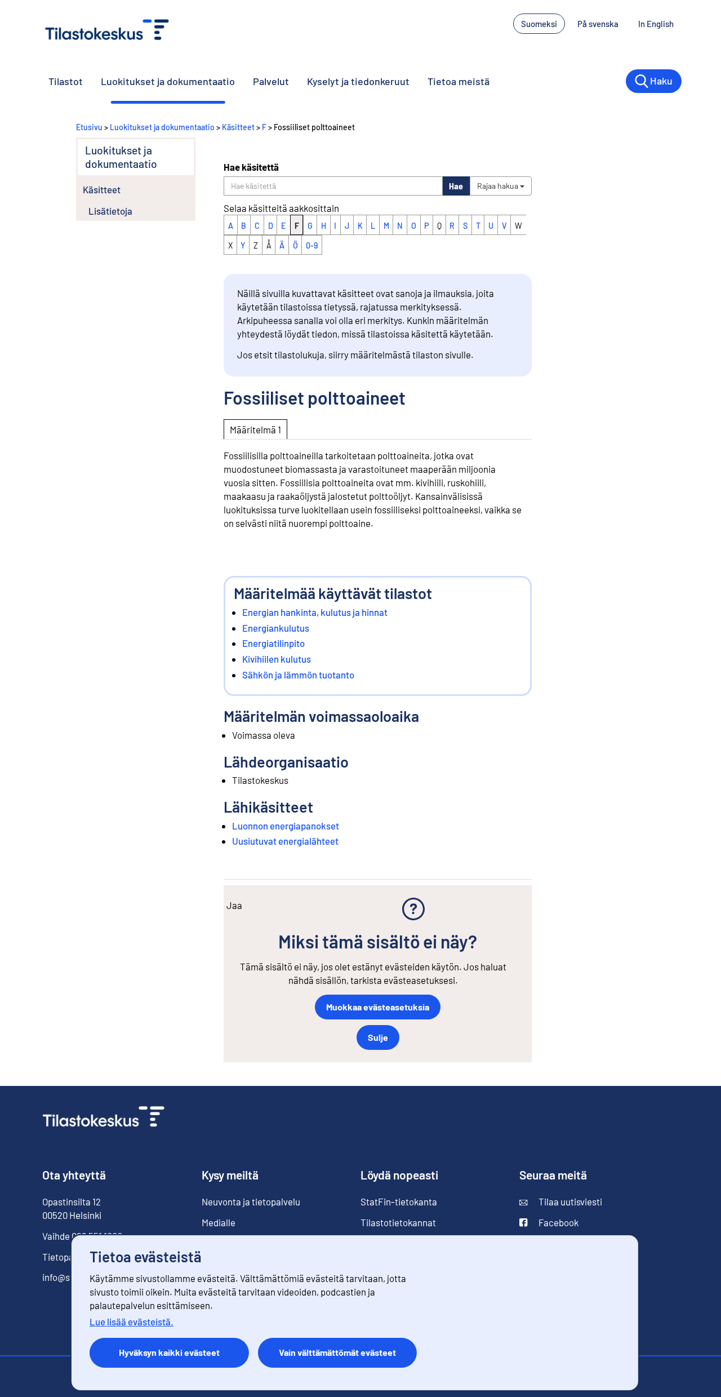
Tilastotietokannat (398, 1222)
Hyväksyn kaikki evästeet (169, 1352)
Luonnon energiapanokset (285, 825)
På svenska (597, 24)
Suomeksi (539, 24)
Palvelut (271, 81)
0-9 (312, 245)
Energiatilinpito (273, 643)
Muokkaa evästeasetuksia (377, 1006)
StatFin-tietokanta (398, 1201)
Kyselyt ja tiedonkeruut (358, 81)
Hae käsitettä (251, 166)
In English (656, 24)
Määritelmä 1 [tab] (255, 429)
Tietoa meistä (458, 81)
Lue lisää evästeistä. (131, 1321)
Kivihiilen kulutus (276, 658)
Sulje (378, 1037)
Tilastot (65, 81)
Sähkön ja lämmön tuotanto (298, 674)
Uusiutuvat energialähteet (285, 840)
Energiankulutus (275, 627)
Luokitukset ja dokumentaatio (168, 81)
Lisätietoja (110, 210)
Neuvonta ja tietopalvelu (251, 1201)
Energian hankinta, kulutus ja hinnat (315, 612)
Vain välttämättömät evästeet (337, 1352)
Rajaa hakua (498, 185)
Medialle (218, 1222)
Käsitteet (238, 127)
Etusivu (89, 127)
